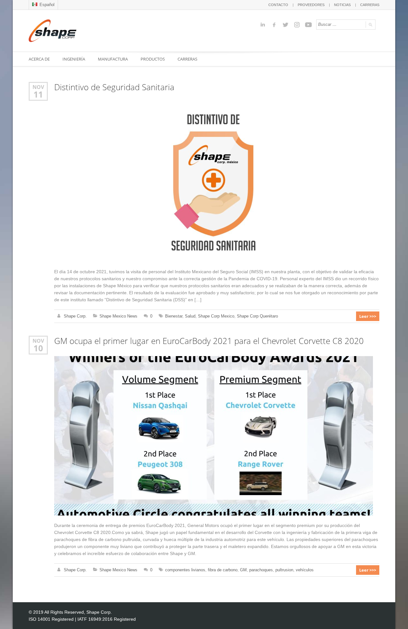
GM (243, 569)
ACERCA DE (39, 59)
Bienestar (173, 316)
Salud (190, 316)
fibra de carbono (222, 569)
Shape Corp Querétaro (257, 316)
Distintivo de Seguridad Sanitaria (114, 87)
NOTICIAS (342, 5)
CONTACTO (278, 5)
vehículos (305, 569)
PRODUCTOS (153, 59)
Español (46, 4)
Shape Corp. (75, 316)
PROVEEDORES (311, 5)
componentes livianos (185, 569)
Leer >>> (367, 316)
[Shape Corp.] (52, 30)
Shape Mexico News (118, 316)
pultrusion (284, 569)
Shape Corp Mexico (216, 316)
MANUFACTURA (113, 59)
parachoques (261, 569)
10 (38, 348)
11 (38, 94)
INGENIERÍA (73, 59)
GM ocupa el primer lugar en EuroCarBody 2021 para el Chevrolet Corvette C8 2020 (209, 341)
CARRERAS (369, 5)
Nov (38, 87)
